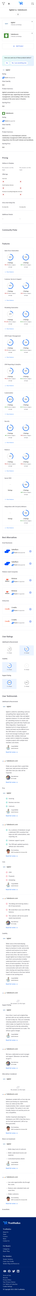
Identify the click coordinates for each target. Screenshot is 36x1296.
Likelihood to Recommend (10, 642)
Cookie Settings (7, 1286)
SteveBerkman (14, 776)
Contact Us (6, 1241)
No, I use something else (19, 63)
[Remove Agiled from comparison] (32, 21)
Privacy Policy (7, 1280)
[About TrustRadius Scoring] (3, 78)
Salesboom (14, 34)
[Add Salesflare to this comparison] (30, 551)
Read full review (11, 752)
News (4, 1239)
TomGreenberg (15, 850)
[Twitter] (13, 1271)
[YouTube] (4, 1271)
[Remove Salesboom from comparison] (32, 33)
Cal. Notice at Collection (10, 1284)
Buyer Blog (6, 1251)
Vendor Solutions (8, 1259)
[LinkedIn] (18, 1271)
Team (4, 1234)
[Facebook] (9, 1271)
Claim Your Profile (8, 1261)
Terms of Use (7, 1275)
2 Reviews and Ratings (16, 36)
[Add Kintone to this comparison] (30, 580)
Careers (5, 1236)
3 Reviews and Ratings (16, 24)
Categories (6, 1249)
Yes (7, 63)
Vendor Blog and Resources (11, 1263)
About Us (5, 1232)
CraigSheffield (14, 746)
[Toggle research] (9, 4)
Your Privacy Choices (9, 1282)
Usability (4, 658)
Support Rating (6, 675)
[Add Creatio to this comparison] (30, 609)
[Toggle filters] (3, 4)
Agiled (13, 23)
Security (5, 1278)
